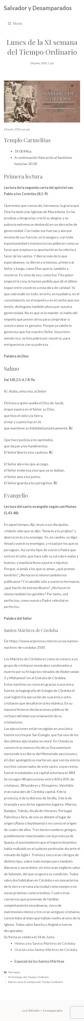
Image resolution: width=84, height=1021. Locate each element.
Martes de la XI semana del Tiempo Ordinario (35, 982)
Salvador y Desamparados (38, 7)
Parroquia (14, 972)
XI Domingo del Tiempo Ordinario (28, 977)
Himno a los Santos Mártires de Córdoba (44, 943)
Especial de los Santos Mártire (38, 961)
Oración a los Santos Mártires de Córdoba (45, 949)
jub (52, 63)
